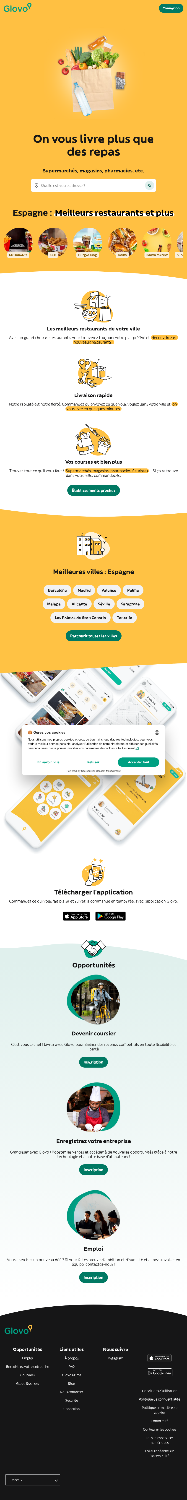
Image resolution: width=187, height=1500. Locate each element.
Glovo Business (27, 1383)
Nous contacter (71, 1392)
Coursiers (27, 1375)
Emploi (27, 1358)
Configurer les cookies (159, 1429)
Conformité (160, 1421)
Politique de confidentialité (159, 1399)
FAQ (71, 1367)
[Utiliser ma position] (149, 185)
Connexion (71, 1409)
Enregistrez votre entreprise (27, 1367)
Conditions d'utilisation (159, 1391)
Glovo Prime (71, 1375)
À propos (72, 1358)
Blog (71, 1383)
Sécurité (71, 1400)
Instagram (115, 1358)
